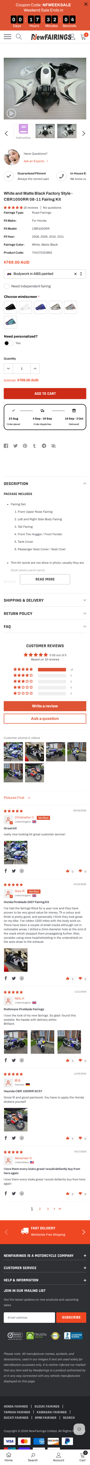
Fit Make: (10, 220)
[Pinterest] (25, 446)
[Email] (53, 446)
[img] (13, 811)
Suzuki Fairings (47, 1406)
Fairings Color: (14, 244)
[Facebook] (6, 446)
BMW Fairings (46, 1418)
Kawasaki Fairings (52, 1412)
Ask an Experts (34, 161)
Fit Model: (10, 228)
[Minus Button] (8, 369)
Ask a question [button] (45, 718)
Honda (41, 220)
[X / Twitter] (15, 446)
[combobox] (45, 274)
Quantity (10, 358)
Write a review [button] (45, 706)
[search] (19, 36)
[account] (73, 36)
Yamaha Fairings (17, 1412)
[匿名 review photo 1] (16, 1120)
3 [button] (48, 1209)
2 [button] (40, 1209)
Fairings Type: (14, 212)
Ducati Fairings (16, 1418)
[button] (14, 207)
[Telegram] (44, 446)
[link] (11, 113)
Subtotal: (10, 380)
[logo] (51, 36)
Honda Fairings (16, 1406)
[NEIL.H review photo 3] (69, 1042)
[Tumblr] (34, 446)
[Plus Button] (35, 369)
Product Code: (14, 252)
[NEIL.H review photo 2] (42, 1042)
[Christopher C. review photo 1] (16, 853)
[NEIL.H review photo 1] (16, 1042)
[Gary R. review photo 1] (16, 960)
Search (69, 1418)
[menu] (7, 36)
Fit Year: (9, 236)
